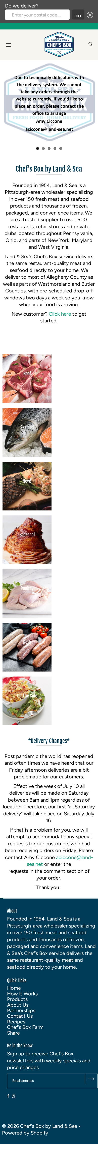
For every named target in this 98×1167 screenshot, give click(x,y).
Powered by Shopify (25, 1133)
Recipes (16, 1022)
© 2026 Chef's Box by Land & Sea (39, 1126)
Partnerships (21, 1010)
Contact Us (20, 1016)
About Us (17, 1005)
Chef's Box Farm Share (25, 1030)
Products (17, 999)
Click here (60, 314)
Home (14, 988)
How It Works (22, 994)
